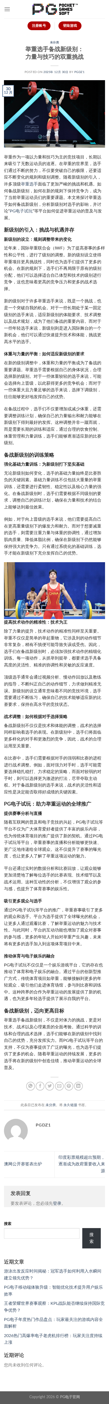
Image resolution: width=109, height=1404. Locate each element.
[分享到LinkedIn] (78, 1086)
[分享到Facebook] (40, 1086)
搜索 (7, 1224)
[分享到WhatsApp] (30, 1086)
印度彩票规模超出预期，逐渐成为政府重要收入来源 (81, 1164)
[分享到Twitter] (49, 1086)
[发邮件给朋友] (59, 1086)
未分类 (54, 42)
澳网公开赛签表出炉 (23, 1164)
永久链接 (70, 1105)
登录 (57, 1203)
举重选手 (29, 184)
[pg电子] (54, 9)
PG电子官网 (70, 1397)
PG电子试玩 (21, 211)
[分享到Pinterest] (69, 1086)
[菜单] (7, 9)
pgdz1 (79, 72)
